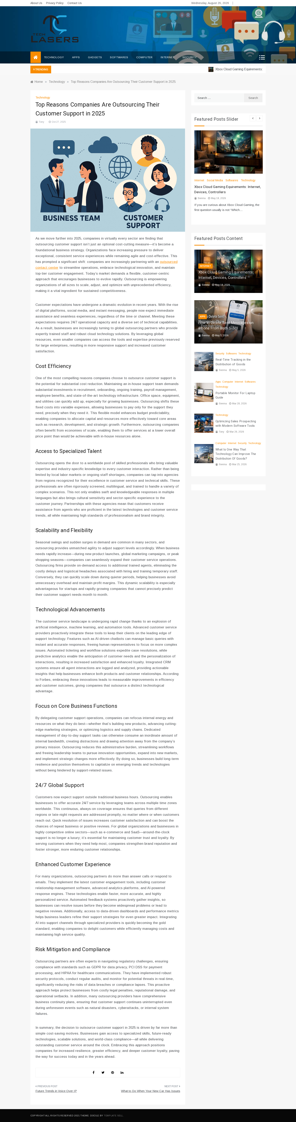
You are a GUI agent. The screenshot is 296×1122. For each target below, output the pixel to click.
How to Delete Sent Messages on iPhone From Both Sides (226, 325)
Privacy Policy (55, 3)
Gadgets (95, 57)
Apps (76, 57)
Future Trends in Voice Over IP (56, 1091)
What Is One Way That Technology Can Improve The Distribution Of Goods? (235, 454)
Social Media (215, 180)
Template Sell (113, 1115)
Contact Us (74, 3)
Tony (41, 121)
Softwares (119, 57)
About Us (36, 3)
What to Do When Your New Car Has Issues (150, 1091)
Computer (144, 57)
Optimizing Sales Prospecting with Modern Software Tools (235, 423)
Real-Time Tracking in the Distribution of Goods (233, 361)
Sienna (202, 198)
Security (189, 57)
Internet (167, 57)
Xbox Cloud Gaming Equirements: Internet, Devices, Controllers (226, 275)
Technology (54, 57)
